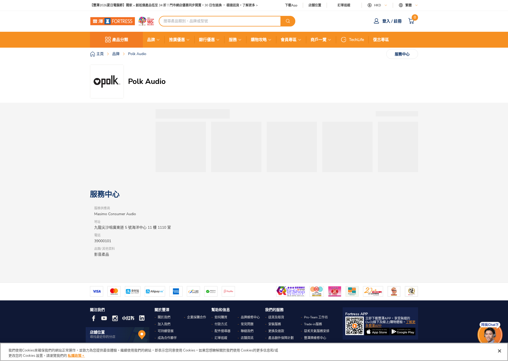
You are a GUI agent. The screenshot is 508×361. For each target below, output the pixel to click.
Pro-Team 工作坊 (316, 317)
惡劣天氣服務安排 (316, 331)
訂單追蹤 (344, 5)
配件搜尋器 (222, 331)
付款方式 (221, 324)
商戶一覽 (318, 39)
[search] (287, 21)
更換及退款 (276, 331)
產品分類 (120, 39)
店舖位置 (315, 5)
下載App (291, 5)
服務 (233, 39)
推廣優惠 (177, 39)
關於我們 (164, 317)
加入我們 (164, 324)
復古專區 (381, 39)
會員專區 (289, 39)
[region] (254, 352)
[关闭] (499, 351)
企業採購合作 (196, 317)
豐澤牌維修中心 (315, 338)
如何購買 (221, 317)
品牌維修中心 (250, 317)
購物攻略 (259, 39)
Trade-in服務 (313, 324)
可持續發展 (166, 331)
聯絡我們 (247, 331)
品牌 (151, 39)
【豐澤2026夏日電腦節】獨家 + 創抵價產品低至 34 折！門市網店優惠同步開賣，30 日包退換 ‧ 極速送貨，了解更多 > (174, 5)
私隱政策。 (76, 355)
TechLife (356, 39)
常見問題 (247, 324)
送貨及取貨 (276, 317)
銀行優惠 (207, 39)
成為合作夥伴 (167, 338)
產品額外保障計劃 (281, 338)
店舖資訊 (247, 338)
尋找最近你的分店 (102, 337)
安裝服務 (274, 324)
